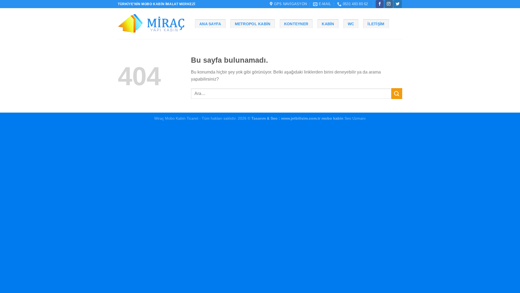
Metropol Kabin (253, 24)
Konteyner (296, 24)
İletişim (376, 24)
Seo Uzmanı (354, 118)
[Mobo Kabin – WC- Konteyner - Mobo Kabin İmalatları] (152, 24)
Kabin (328, 24)
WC (351, 24)
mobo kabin (332, 118)
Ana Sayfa (210, 24)
